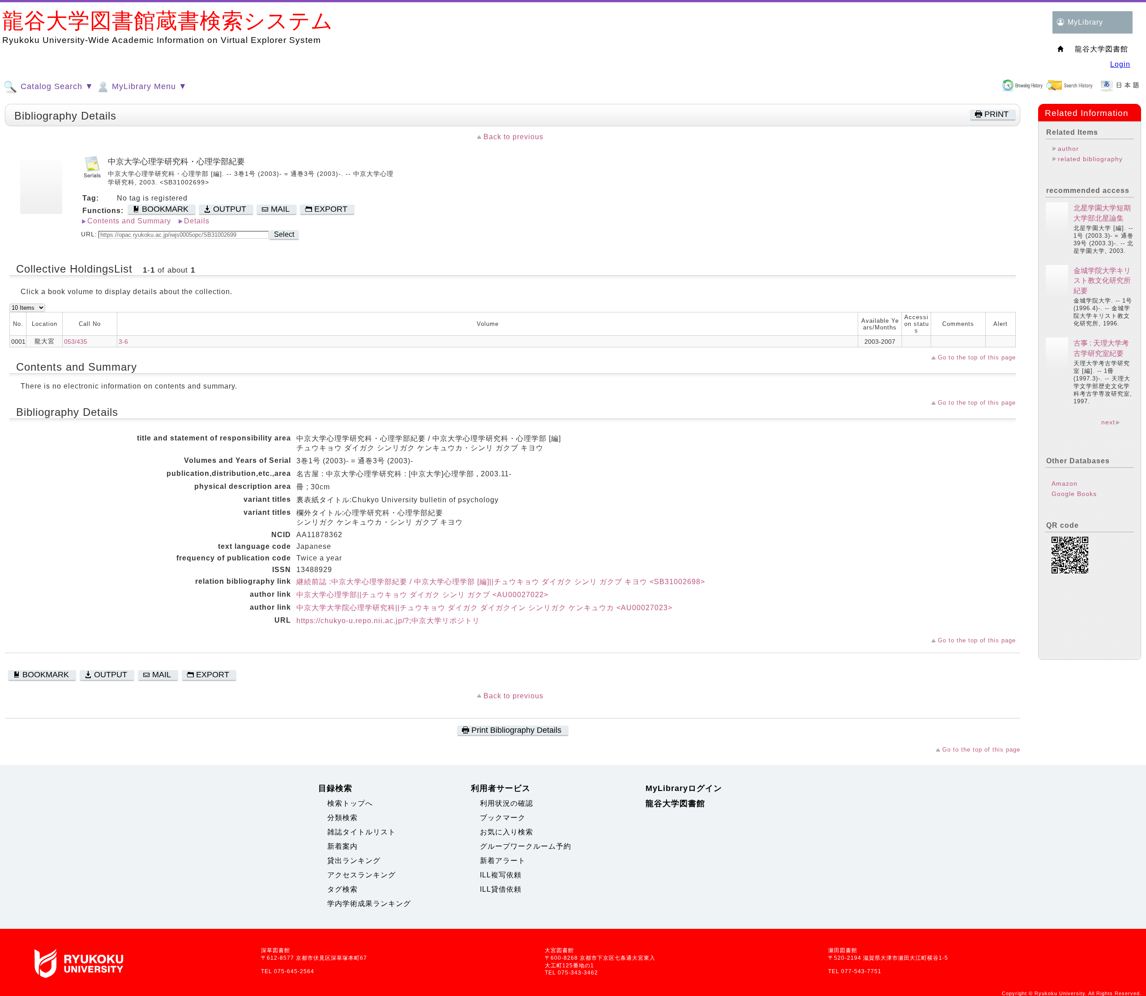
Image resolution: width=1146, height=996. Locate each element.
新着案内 (342, 846)
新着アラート (503, 860)
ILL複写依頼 (501, 875)
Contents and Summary (129, 221)
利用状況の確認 (506, 803)
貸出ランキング (354, 860)
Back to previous (513, 137)
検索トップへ (350, 803)
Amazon (1065, 483)
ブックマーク (503, 817)
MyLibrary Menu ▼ (148, 86)
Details (197, 221)
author (1068, 148)
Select (284, 234)
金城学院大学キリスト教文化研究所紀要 (1102, 281)
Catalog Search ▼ (56, 86)
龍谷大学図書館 (675, 803)
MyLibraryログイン (684, 788)
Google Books (1074, 493)
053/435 (75, 341)
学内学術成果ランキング (369, 903)
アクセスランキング (361, 875)
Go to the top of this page (977, 357)
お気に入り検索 (506, 832)
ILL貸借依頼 (501, 889)
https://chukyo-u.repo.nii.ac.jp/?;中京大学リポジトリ (388, 620)
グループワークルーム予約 (525, 846)
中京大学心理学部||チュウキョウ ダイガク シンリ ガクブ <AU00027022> (422, 594)
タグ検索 (342, 889)
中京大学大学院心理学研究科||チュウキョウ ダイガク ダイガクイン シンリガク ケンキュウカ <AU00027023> (484, 607)
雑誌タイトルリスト (361, 832)
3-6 (123, 341)
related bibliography (1090, 158)
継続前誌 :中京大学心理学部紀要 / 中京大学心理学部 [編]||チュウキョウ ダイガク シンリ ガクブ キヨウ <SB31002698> (500, 582)
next (1108, 422)
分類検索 (342, 817)
